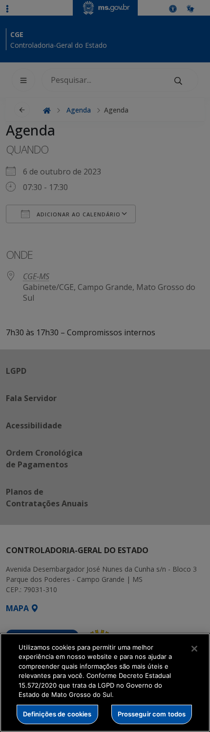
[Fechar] (194, 648)
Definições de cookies (57, 714)
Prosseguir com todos (152, 714)
